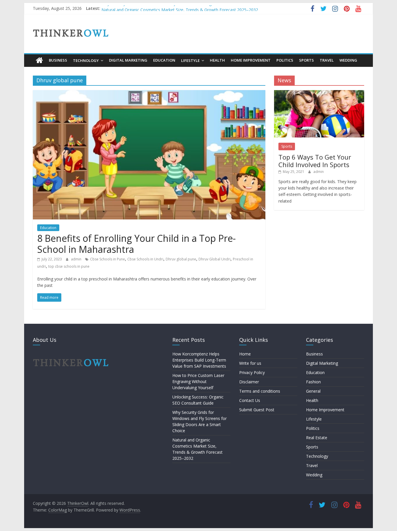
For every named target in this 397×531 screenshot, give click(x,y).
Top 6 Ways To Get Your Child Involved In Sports (314, 161)
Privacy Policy (252, 372)
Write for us (250, 363)
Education (164, 60)
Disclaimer (249, 382)
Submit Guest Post (256, 409)
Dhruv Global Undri (214, 259)
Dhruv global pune (181, 259)
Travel (327, 60)
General (313, 391)
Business (58, 60)
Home (245, 354)
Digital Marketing (128, 60)
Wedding (348, 60)
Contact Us (249, 400)
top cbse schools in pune (69, 266)
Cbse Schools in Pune (107, 259)
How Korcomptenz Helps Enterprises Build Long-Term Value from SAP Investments (199, 360)
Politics (284, 60)
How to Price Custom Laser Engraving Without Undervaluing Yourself (198, 381)
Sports (306, 60)
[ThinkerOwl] (39, 60)
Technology (86, 60)
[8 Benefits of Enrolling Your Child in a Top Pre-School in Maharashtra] (149, 93)
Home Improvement (251, 60)
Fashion (313, 382)
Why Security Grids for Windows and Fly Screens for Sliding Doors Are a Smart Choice (181, 8)
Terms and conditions (259, 391)
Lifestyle (190, 60)
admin (76, 259)
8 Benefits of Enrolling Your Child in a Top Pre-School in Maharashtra (136, 243)
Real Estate (316, 437)
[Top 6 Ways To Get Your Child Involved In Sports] (319, 93)
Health (217, 60)
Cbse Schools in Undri (145, 259)
